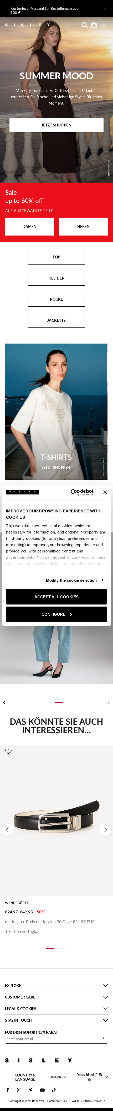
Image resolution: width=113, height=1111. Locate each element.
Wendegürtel (17, 903)
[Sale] (56, 212)
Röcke (56, 299)
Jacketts (56, 320)
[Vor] (90, 8)
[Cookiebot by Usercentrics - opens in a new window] (71, 492)
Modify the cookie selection (71, 580)
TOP (56, 257)
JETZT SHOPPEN (57, 125)
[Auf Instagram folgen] (19, 1090)
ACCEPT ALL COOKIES (56, 597)
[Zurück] (4, 702)
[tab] (50, 702)
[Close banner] (105, 492)
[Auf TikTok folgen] (53, 1090)
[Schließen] (104, 8)
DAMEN (30, 226)
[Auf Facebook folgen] (7, 1090)
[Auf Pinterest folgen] (30, 1090)
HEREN (83, 226)
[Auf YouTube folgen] (42, 1090)
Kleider (57, 278)
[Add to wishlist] (8, 752)
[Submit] (102, 1038)
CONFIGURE (53, 614)
